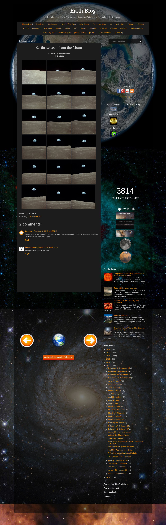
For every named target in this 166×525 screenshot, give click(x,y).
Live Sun (123, 28)
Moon (67, 28)
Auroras (131, 24)
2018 (108, 349)
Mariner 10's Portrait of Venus (119, 432)
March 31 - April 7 (115, 407)
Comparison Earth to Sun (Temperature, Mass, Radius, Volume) (129, 274)
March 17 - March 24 (116, 413)
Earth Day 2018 (49, 32)
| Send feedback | (105, 32)
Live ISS (113, 28)
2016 (108, 356)
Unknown (29, 231)
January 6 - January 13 (117, 473)
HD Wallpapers (65, 32)
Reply (27, 240)
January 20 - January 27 (118, 467)
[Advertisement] (58, 312)
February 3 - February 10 (118, 460)
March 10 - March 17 (116, 416)
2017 (108, 352)
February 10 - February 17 (118, 429)
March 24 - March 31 (116, 410)
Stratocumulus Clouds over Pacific (121, 447)
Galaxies (103, 28)
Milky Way (120, 24)
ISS (111, 24)
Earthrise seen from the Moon (119, 456)
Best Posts (40, 24)
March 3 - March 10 (116, 419)
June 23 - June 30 (115, 384)
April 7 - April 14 (114, 403)
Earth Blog (83, 10)
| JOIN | (92, 32)
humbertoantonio (32, 247)
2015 (108, 359)
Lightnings (36, 28)
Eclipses (141, 24)
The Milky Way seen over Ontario (120, 450)
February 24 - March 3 (117, 423)
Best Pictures (52, 24)
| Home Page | (27, 24)
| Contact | (119, 32)
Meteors (59, 28)
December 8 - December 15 (119, 368)
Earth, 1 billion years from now (125, 288)
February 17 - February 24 (118, 426)
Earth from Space (99, 24)
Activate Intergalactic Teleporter (58, 357)
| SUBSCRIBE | (80, 32)
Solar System (84, 24)
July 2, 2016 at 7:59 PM (49, 247)
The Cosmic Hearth (115, 438)
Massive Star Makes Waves (118, 435)
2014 (108, 362)
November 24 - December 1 (119, 375)
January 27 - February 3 (117, 464)
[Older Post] (90, 347)
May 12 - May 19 (115, 391)
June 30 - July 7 (114, 381)
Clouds (26, 28)
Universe (83, 28)
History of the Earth (68, 24)
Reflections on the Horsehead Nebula (122, 453)
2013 (108, 365)
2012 (108, 477)
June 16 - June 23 (115, 387)
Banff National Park (121, 315)
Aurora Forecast (137, 28)
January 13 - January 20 (118, 470)
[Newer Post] (27, 347)
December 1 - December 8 (118, 371)
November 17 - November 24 (119, 378)
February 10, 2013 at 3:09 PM (45, 231)
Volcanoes (48, 28)
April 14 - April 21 (115, 400)
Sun (74, 28)
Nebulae (93, 28)
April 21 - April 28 (115, 397)
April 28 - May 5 (114, 394)
